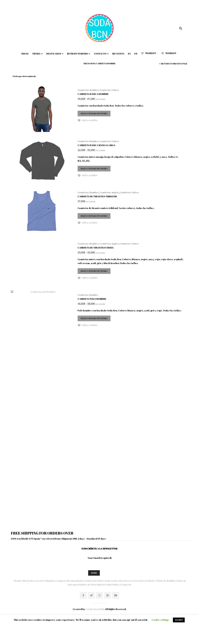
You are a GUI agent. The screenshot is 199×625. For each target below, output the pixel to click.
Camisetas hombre (88, 89)
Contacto (100, 53)
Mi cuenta (118, 53)
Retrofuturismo (77, 53)
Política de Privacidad (90, 584)
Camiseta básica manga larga (96, 145)
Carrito (39, 580)
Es (129, 53)
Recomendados (75, 580)
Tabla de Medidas (166, 580)
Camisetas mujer (109, 192)
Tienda (36, 53)
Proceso (128, 580)
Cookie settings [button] (160, 619)
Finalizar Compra (55, 580)
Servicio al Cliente (145, 580)
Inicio (25, 53)
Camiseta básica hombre (93, 93)
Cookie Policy (111, 584)
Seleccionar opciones (94, 113)
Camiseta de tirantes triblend (97, 196)
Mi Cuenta (28, 580)
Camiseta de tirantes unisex (96, 247)
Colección (117, 580)
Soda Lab (91, 580)
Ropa (93, 63)
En (135, 53)
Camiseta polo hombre (92, 298)
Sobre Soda (103, 580)
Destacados (53, 53)
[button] (87, 120)
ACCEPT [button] (179, 619)
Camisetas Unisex (109, 89)
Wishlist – (151, 53)
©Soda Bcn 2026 (95, 609)
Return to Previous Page (174, 63)
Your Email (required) (99, 557)
